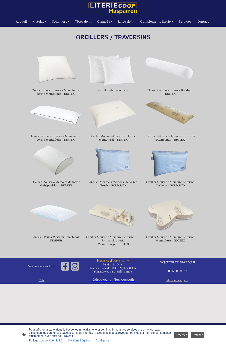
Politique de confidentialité (45, 340)
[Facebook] (65, 266)
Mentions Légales (79, 340)
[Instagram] (75, 266)
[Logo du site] (113, 8)
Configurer (102, 340)
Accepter (181, 335)
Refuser (198, 335)
